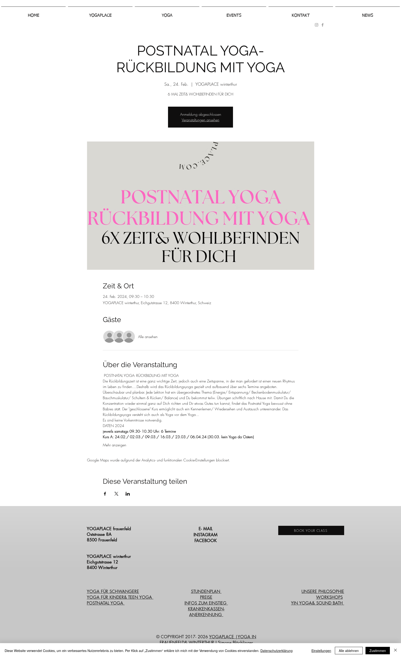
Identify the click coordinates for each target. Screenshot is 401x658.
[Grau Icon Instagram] (316, 25)
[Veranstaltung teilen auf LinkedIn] (128, 494)
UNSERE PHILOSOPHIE (322, 591)
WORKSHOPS (329, 597)
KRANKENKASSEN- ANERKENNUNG (206, 611)
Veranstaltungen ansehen (200, 119)
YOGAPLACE (222, 636)
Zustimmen (377, 650)
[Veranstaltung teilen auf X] (116, 494)
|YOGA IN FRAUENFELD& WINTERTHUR (208, 639)
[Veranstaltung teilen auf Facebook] (105, 494)
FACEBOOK (206, 540)
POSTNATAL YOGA (106, 603)
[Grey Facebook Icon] (322, 25)
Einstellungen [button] (321, 650)
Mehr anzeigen (114, 444)
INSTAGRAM (206, 534)
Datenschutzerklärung (276, 650)
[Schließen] (395, 650)
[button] (100, 13)
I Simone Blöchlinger (233, 642)
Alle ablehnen (349, 650)
